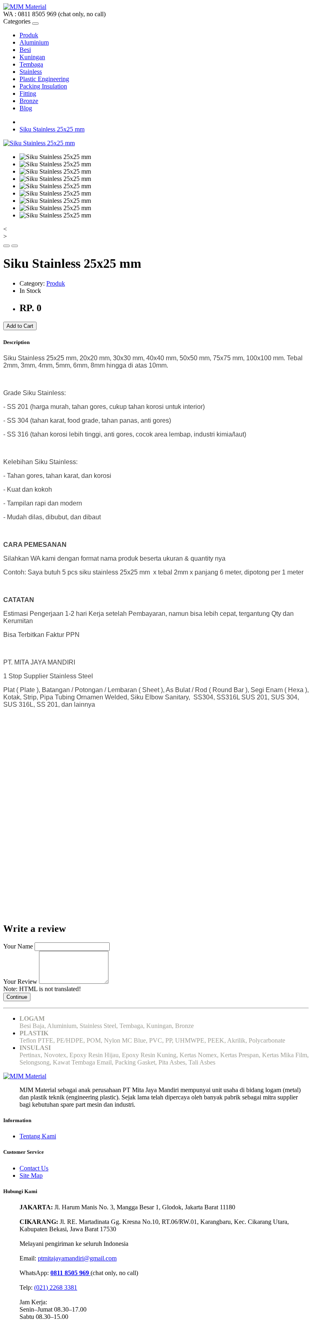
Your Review (20, 981)
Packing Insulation (43, 86)
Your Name (18, 946)
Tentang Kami (38, 1136)
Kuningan (32, 57)
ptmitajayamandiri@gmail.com (77, 1258)
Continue (16, 997)
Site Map (31, 1175)
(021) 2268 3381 (55, 1287)
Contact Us (34, 1168)
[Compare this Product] (14, 246)
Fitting (28, 93)
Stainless (31, 71)
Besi (25, 49)
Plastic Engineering (44, 78)
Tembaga (31, 64)
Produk (29, 35)
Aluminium (34, 42)
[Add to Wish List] (6, 246)
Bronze (29, 100)
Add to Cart (19, 326)
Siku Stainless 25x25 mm (52, 129)
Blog (26, 108)
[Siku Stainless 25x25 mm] (39, 143)
